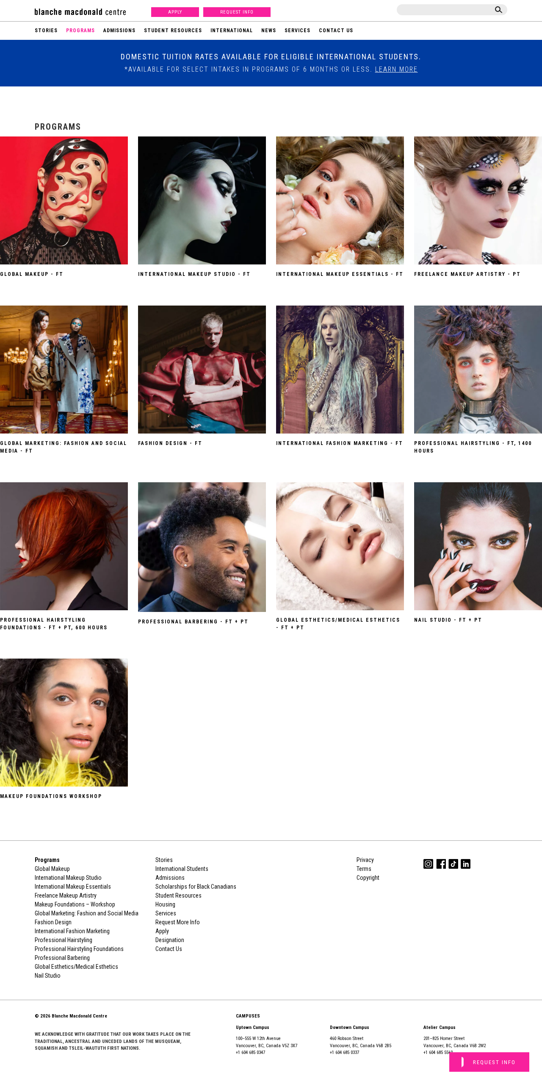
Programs (80, 30)
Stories (46, 30)
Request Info (237, 12)
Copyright (368, 877)
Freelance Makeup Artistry (66, 895)
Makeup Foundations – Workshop (75, 904)
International (231, 30)
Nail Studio (48, 975)
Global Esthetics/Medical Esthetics (76, 966)
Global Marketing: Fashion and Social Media (86, 913)
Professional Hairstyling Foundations (79, 948)
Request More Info (177, 922)
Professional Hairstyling (63, 940)
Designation (169, 940)
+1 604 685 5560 (438, 1052)
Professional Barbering (62, 957)
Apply (175, 12)
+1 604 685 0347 (250, 1052)
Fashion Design (53, 922)
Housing (165, 904)
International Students (181, 868)
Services (297, 30)
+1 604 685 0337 (344, 1052)
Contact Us (336, 30)
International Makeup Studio (68, 877)
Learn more (396, 69)
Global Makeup (52, 868)
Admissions (119, 30)
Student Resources (173, 30)
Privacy (365, 859)
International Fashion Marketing (72, 931)
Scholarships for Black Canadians (195, 886)
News (268, 30)
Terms (364, 868)
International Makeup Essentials (73, 886)
